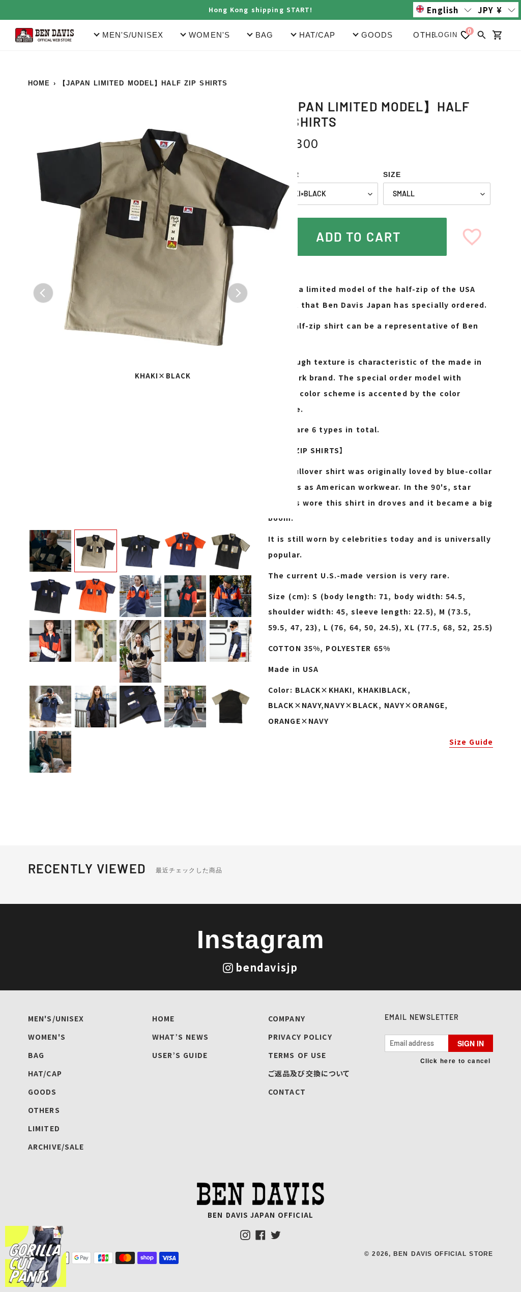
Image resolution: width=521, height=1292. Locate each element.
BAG (36, 1055)
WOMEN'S (47, 1037)
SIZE (392, 174)
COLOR (285, 174)
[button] (444, 9)
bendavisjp (267, 967)
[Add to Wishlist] (471, 237)
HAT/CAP (45, 1073)
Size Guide (471, 742)
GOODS (42, 1092)
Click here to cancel (455, 1060)
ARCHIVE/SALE (56, 1146)
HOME (39, 83)
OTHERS (431, 35)
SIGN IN (470, 1043)
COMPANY (286, 1018)
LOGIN (445, 35)
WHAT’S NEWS (180, 1037)
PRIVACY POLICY (300, 1037)
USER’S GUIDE (180, 1055)
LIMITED (44, 1128)
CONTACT (287, 1092)
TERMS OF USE (297, 1055)
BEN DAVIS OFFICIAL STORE (443, 1253)
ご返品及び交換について (309, 1073)
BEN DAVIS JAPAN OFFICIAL (260, 1215)
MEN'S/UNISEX (56, 1018)
